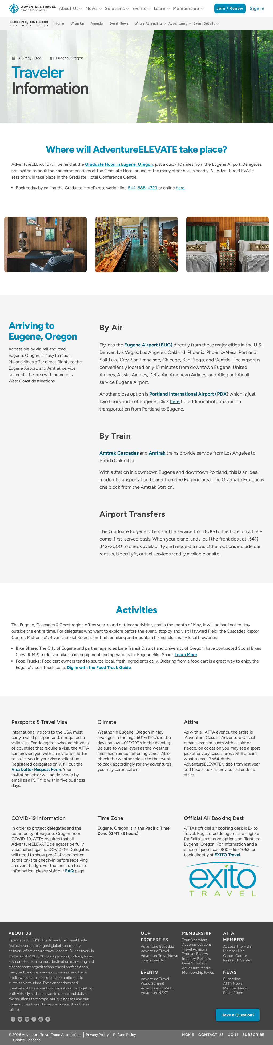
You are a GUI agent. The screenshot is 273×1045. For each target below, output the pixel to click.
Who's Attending (148, 23)
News (91, 8)
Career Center (235, 955)
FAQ (69, 870)
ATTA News (233, 983)
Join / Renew (230, 8)
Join (233, 1034)
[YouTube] (40, 1019)
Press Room (233, 993)
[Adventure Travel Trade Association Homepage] (32, 8)
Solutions (115, 8)
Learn (160, 8)
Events (139, 8)
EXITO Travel (227, 854)
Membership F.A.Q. (198, 972)
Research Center (237, 960)
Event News (119, 23)
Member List (233, 951)
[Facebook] (13, 1019)
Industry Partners (196, 958)
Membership (186, 8)
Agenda (97, 23)
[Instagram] (27, 1019)
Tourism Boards (195, 954)
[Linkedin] (33, 1019)
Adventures (177, 23)
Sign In (257, 8)
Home (59, 23)
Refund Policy (124, 1034)
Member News (235, 988)
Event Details (204, 23)
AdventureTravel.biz (157, 946)
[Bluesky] (20, 1019)
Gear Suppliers (194, 963)
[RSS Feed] (47, 1019)
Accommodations (197, 944)
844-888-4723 (142, 187)
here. (180, 187)
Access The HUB (237, 946)
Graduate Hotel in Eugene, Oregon (119, 164)
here (175, 401)
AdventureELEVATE (157, 988)
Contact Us (211, 1034)
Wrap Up (77, 23)
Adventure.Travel (155, 951)
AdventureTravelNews (157, 955)
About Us (68, 8)
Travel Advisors (194, 949)
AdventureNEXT (154, 993)
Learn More (186, 654)
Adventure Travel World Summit (155, 981)
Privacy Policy (97, 1034)
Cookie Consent (26, 1040)
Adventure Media (196, 968)
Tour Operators (194, 940)
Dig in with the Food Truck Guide (99, 667)
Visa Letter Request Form (36, 769)
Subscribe (231, 979)
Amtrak (157, 453)
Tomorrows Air (153, 960)
